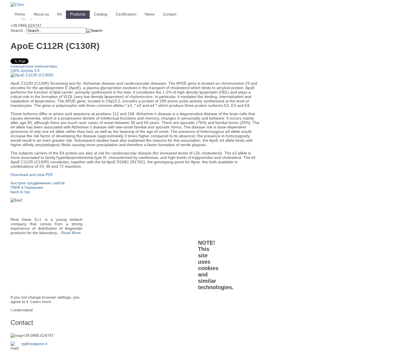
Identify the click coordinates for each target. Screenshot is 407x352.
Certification (126, 14)
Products (78, 14)
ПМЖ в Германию (27, 187)
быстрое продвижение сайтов (38, 183)
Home (20, 14)
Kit (59, 14)
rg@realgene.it (34, 343)
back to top (20, 192)
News (149, 14)
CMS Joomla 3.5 (25, 70)
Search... (18, 30)
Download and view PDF (32, 174)
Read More (71, 233)
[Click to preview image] (32, 75)
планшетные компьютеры (34, 66)
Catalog (100, 14)
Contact (169, 14)
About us (41, 14)
